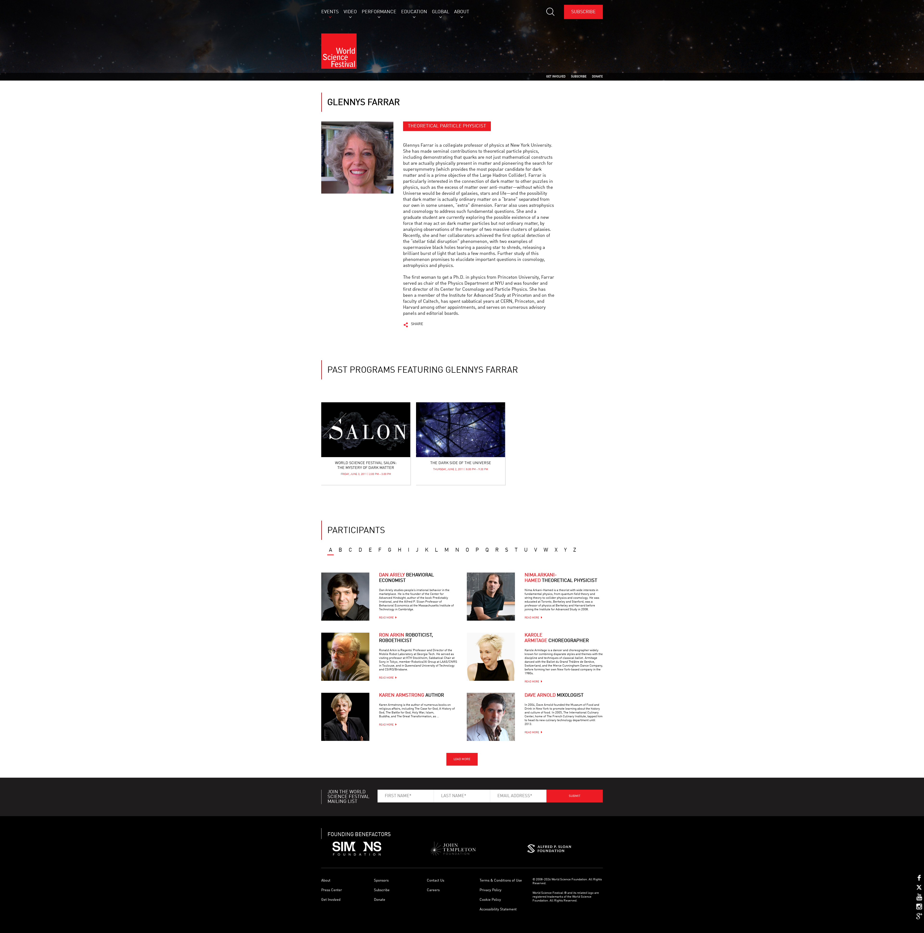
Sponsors (381, 881)
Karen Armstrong (411, 695)
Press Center (331, 890)
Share (417, 324)
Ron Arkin (406, 638)
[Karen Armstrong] (345, 717)
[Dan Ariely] (345, 597)
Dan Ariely (406, 578)
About (325, 881)
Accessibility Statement (498, 909)
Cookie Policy (490, 900)
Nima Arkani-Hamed (561, 578)
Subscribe (583, 12)
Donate (379, 900)
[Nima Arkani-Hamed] (491, 597)
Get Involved (330, 900)
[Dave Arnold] (491, 717)
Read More (386, 618)
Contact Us (435, 881)
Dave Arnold (554, 695)
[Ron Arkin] (345, 657)
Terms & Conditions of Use (501, 881)
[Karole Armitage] (491, 657)
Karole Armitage (557, 638)
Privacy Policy (490, 890)
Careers (433, 890)
